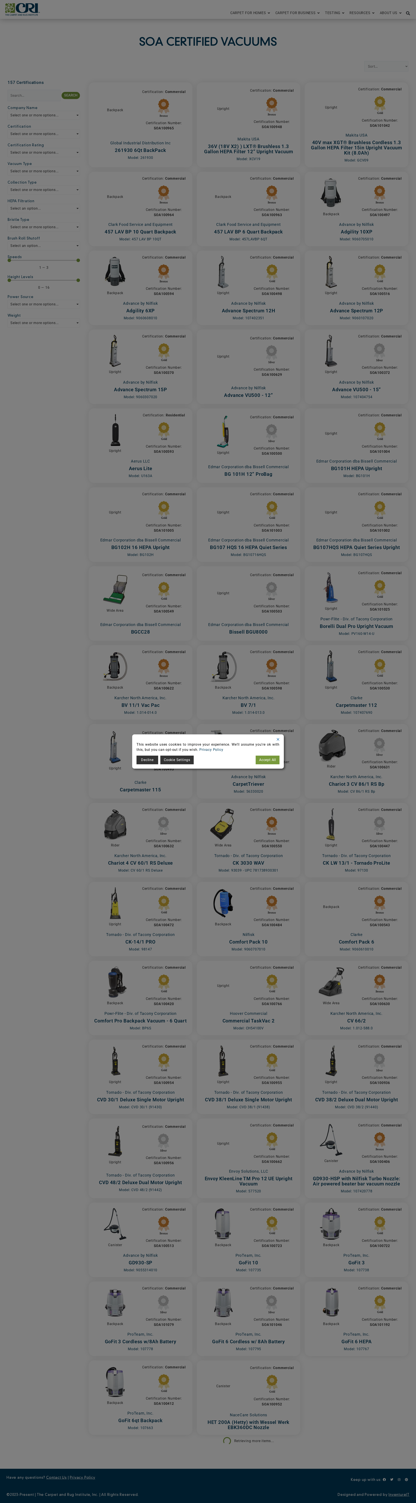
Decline (147, 760)
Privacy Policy (211, 750)
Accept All (267, 760)
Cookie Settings (177, 760)
